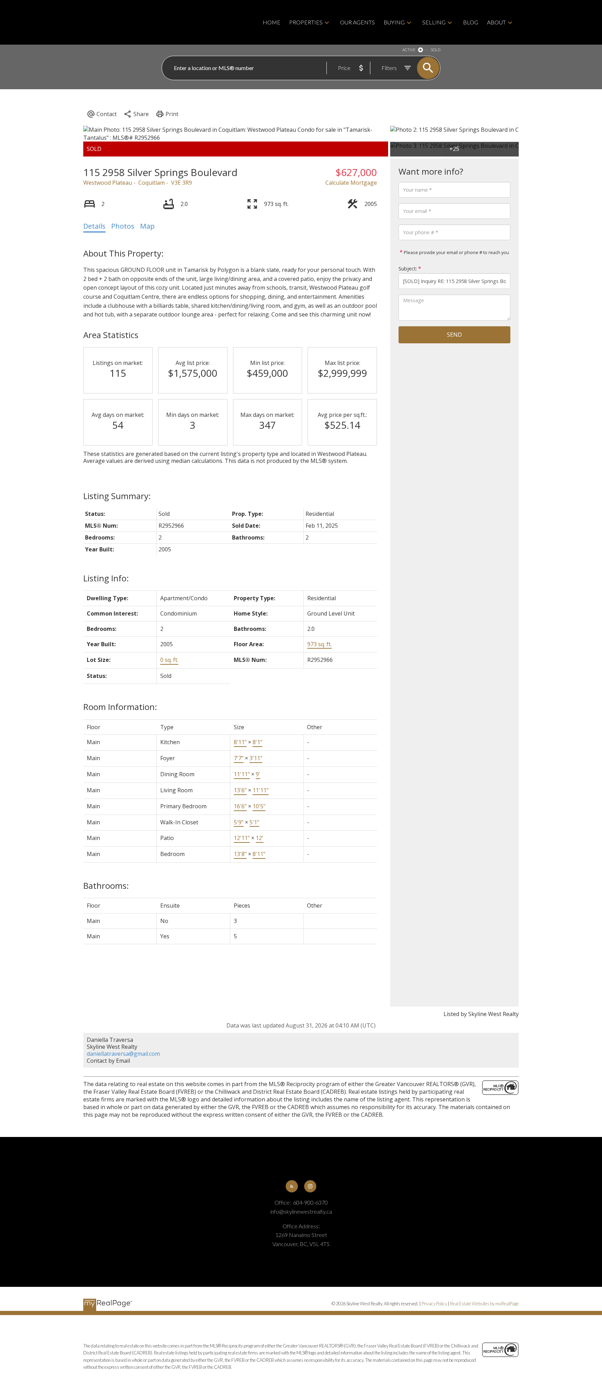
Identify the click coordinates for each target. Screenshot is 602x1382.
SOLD (435, 49)
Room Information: (120, 706)
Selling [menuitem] (434, 22)
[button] (292, 1186)
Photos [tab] (122, 226)
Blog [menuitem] (470, 22)
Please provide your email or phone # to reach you (456, 252)
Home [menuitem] (271, 22)
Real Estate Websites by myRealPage (484, 1303)
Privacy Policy (434, 1303)
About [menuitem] (496, 22)
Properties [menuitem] (306, 22)
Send (454, 334)
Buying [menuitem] (394, 22)
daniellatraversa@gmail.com (123, 1054)
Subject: (408, 268)
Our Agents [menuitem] (357, 22)
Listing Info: (106, 578)
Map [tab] (147, 226)
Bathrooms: (106, 885)
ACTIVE (408, 49)
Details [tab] (94, 226)
